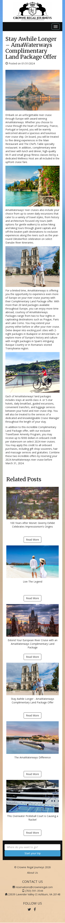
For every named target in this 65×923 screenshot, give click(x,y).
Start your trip (33, 853)
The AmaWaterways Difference (32, 757)
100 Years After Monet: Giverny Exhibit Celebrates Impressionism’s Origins (32, 524)
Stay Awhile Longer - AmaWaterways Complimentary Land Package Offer (32, 700)
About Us (32, 872)
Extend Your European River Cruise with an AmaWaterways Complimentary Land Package (32, 643)
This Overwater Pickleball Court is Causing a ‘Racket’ (32, 817)
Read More (32, 539)
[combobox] (32, 847)
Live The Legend (32, 581)
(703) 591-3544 (34, 890)
